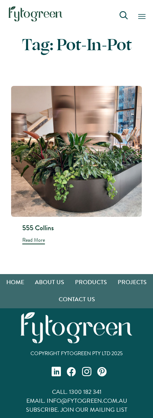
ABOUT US (49, 282)
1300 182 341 (85, 392)
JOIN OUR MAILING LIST (94, 409)
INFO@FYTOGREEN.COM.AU (87, 400)
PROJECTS (132, 282)
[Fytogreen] (35, 14)
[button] (33, 241)
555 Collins (38, 228)
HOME (15, 282)
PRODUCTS (91, 282)
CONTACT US (77, 299)
